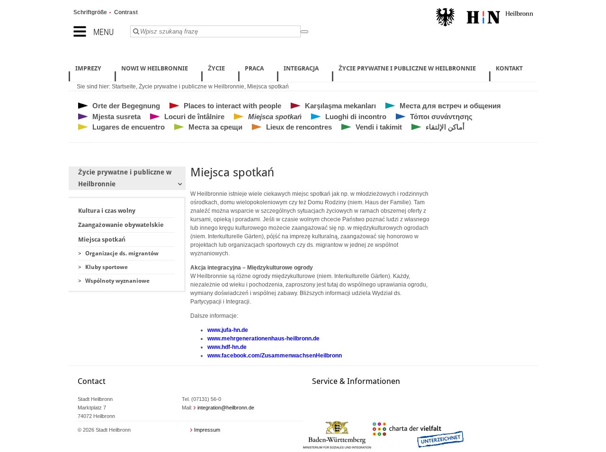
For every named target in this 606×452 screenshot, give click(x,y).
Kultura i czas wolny (106, 210)
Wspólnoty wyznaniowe (117, 281)
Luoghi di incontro (355, 117)
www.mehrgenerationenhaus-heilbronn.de (263, 338)
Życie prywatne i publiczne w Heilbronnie (191, 86)
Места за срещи (215, 127)
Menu (103, 32)
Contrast (126, 12)
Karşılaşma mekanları (340, 106)
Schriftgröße (90, 12)
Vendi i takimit (379, 127)
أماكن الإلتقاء (445, 127)
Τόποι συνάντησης (441, 117)
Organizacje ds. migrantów (122, 253)
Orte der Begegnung (126, 106)
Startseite (124, 86)
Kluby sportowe (106, 267)
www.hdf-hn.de (227, 347)
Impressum (207, 430)
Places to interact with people (232, 106)
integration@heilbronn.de (225, 407)
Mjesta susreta (116, 117)
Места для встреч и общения (450, 106)
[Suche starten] (304, 31)
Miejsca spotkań (268, 86)
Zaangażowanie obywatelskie (121, 224)
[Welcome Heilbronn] (484, 18)
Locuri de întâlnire (194, 117)
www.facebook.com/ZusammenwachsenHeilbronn (274, 355)
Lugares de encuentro (128, 127)
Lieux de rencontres (299, 127)
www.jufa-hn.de (227, 330)
